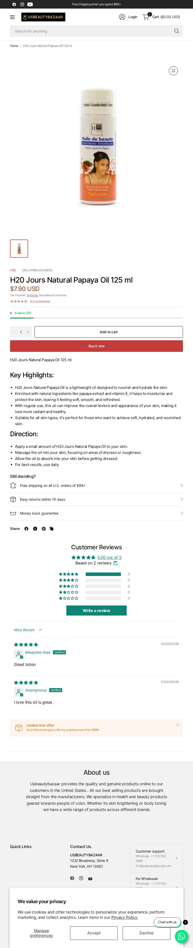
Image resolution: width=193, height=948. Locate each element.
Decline (146, 932)
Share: (15, 528)
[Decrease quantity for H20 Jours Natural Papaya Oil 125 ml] (14, 332)
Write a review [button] (96, 610)
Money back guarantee (39, 513)
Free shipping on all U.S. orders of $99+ (53, 485)
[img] (26, 644)
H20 (13, 270)
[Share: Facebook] (26, 528)
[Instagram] (22, 4)
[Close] (178, 725)
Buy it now (96, 346)
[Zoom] (173, 70)
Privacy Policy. (124, 917)
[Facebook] (14, 4)
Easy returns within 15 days (42, 499)
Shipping (32, 295)
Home (14, 45)
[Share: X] (35, 528)
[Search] (176, 31)
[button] (69, 574)
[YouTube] (30, 4)
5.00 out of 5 (110, 557)
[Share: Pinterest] (43, 528)
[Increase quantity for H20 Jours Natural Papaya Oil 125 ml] (28, 332)
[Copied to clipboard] (51, 528)
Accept (94, 932)
